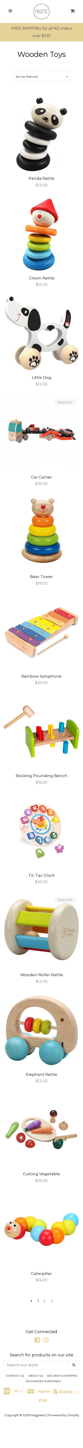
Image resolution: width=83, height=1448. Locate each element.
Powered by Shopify (63, 1415)
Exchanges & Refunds (43, 1381)
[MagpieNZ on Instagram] (46, 1341)
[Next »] (52, 1301)
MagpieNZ (38, 1415)
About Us (35, 1375)
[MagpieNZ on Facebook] (37, 1341)
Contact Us (15, 1375)
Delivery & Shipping (62, 1375)
